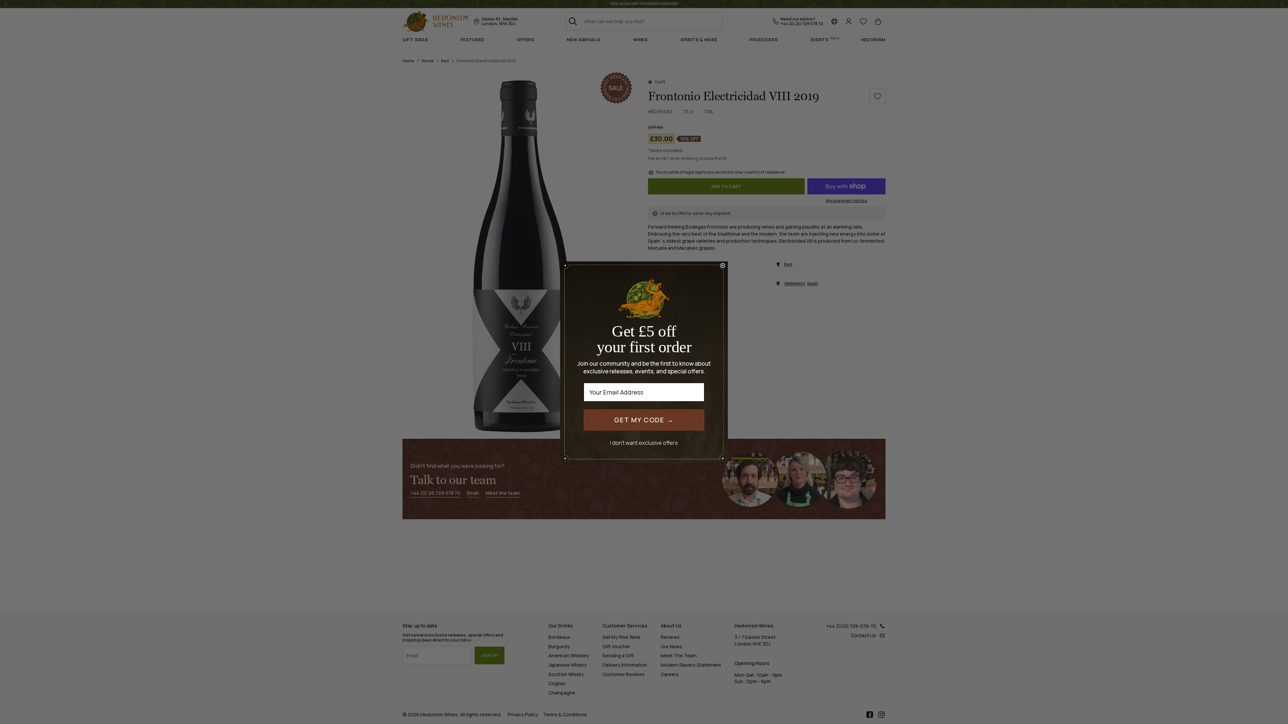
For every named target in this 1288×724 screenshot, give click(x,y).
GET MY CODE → (644, 419)
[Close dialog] (722, 265)
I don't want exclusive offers (644, 442)
